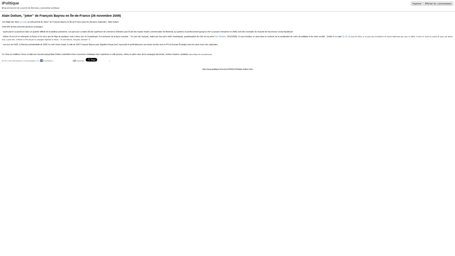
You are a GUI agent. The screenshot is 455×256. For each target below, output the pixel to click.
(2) (346, 36)
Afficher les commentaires (438, 3)
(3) (349, 36)
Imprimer (416, 3)
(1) (343, 36)
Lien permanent (15, 61)
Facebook (47, 61)
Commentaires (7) (31, 61)
